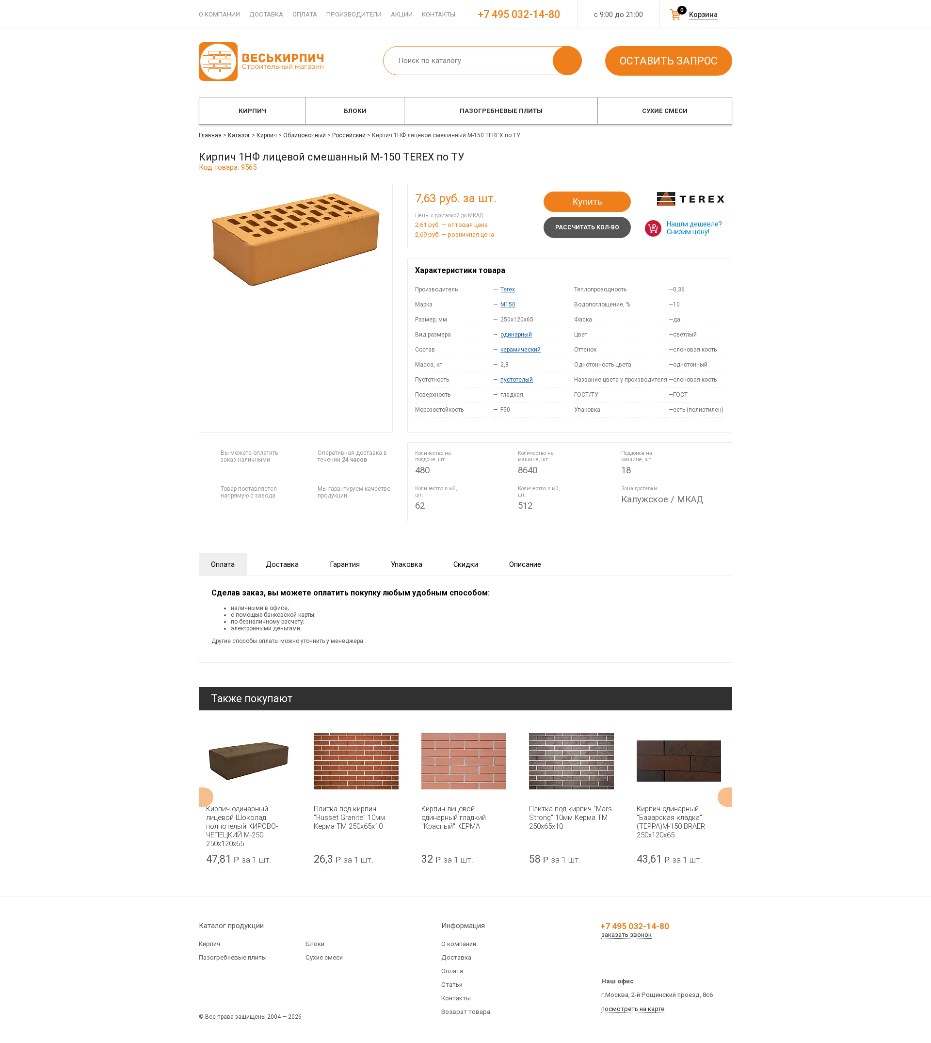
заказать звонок (626, 934)
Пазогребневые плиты (501, 110)
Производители (354, 14)
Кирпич (253, 110)
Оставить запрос (669, 61)
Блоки (355, 110)
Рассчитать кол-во (587, 227)
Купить (587, 201)
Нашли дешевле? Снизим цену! (694, 228)
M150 (507, 304)
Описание (525, 564)
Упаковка (406, 564)
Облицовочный (304, 135)
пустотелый (516, 379)
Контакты (438, 14)
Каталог (239, 135)
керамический (520, 349)
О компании (219, 14)
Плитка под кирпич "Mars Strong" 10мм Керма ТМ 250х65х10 (570, 817)
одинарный (516, 334)
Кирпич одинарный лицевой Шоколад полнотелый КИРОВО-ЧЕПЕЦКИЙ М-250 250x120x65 (242, 826)
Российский (349, 135)
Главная (210, 135)
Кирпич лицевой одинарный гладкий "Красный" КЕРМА (453, 817)
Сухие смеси (665, 110)
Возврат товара (465, 1011)
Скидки (465, 564)
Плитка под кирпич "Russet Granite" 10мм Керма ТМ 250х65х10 (349, 817)
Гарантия (345, 564)
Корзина (703, 14)
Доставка (266, 14)
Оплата (304, 14)
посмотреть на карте (632, 1008)
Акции (402, 14)
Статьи (452, 984)
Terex (507, 289)
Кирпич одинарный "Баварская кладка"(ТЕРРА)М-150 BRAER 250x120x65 (671, 821)
